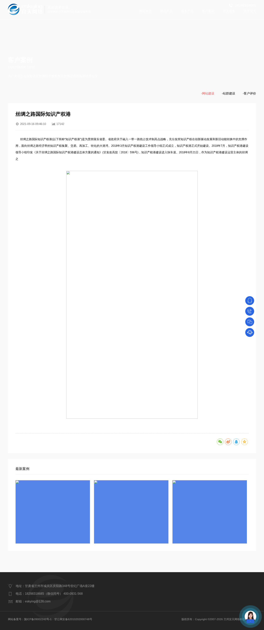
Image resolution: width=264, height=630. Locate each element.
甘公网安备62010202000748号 (73, 619)
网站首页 (145, 11)
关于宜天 (250, 11)
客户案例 (208, 11)
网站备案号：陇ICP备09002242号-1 (30, 619)
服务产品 (187, 11)
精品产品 (166, 11)
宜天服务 (229, 11)
